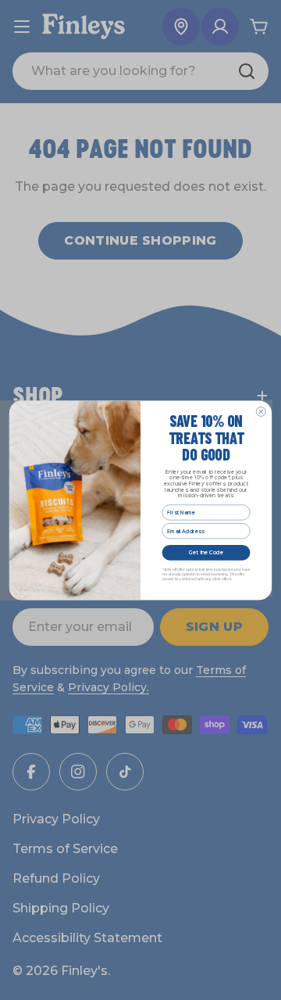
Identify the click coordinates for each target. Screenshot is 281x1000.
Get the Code (206, 552)
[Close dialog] (260, 411)
